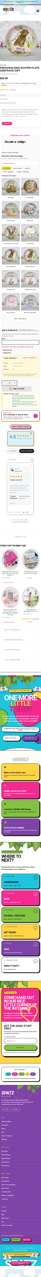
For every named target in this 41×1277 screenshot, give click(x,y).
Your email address (10, 1036)
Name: (4, 338)
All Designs (6, 168)
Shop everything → (11, 738)
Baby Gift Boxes (6, 1158)
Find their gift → (30, 738)
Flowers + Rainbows (23, 171)
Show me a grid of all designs (10, 152)
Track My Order (6, 1192)
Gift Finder (4, 1151)
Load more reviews (20, 521)
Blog (2, 1214)
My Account (5, 1218)
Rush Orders (5, 1188)
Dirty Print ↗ (26, 1239)
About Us (4, 1211)
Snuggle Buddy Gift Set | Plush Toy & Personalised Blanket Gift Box (10, 612)
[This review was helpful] (23, 512)
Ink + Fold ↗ (6, 1239)
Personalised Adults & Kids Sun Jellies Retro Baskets (10, 573)
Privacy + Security (6, 1225)
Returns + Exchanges (7, 1195)
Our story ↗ (6, 1109)
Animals (27, 168)
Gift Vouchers (5, 1165)
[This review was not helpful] (27, 512)
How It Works (5, 1181)
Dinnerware (4, 1125)
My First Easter (7, 350)
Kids (2, 1132)
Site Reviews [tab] (13, 451)
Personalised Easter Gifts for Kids (8, 74)
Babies (3, 1128)
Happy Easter (7, 353)
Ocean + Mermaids (8, 171)
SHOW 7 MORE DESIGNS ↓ (20, 318)
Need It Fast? (5, 1162)
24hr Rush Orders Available (12, 650)
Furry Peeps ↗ (16, 1239)
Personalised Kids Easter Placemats (30, 572)
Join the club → (20, 1047)
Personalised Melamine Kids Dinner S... (24, 497)
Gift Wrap (4, 1139)
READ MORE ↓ (6, 123)
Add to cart (18, 389)
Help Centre (5, 1177)
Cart (2, 1221)
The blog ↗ (16, 1109)
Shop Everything (6, 1121)
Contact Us (4, 1199)
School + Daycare (6, 1136)
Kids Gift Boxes (6, 1155)
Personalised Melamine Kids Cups (31, 610)
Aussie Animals (17, 168)
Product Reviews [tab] (26, 451)
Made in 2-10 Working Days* (12, 630)
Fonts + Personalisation (8, 1184)
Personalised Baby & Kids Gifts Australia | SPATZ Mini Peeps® (13, 11)
